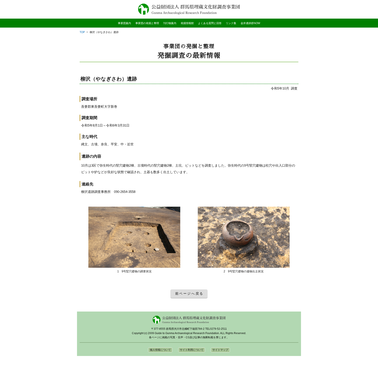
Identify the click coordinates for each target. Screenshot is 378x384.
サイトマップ (220, 349)
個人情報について (160, 349)
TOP (82, 32)
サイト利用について (191, 349)
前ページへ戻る (189, 293)
